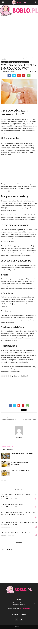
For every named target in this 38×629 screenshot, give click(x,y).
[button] (35, 2)
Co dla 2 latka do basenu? (29, 419)
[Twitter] (21, 619)
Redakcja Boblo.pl (5, 498)
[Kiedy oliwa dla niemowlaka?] (5, 473)
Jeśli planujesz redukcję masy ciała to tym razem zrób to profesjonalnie (18, 513)
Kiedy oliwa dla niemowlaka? (20, 471)
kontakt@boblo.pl (25, 608)
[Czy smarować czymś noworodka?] (5, 456)
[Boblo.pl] (19, 10)
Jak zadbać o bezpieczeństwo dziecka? (16, 533)
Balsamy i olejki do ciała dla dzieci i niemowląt (18, 62)
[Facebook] (16, 619)
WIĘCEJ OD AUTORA (7, 449)
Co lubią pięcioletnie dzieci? (12, 504)
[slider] (6, 376)
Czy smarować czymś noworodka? (22, 454)
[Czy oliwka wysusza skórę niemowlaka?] (5, 464)
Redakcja (6, 71)
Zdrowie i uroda (4, 62)
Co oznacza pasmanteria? (8, 419)
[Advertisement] (19, 36)
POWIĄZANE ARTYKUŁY (8, 446)
